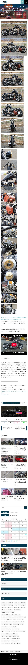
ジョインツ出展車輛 (18, 624)
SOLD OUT (9, 14)
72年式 (10, 602)
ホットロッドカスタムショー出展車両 (10, 636)
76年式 (10, 605)
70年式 (4, 602)
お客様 (4, 617)
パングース (15, 629)
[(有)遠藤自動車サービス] (4, 2)
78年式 (23, 605)
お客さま (17, 614)
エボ (3, 619)
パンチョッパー (6, 631)
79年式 (4, 607)
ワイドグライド (6, 640)
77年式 (16, 605)
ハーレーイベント (6, 629)
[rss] (17, 654)
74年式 (23, 602)
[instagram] (14, 654)
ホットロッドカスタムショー (18, 631)
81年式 (16, 607)
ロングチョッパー (15, 638)
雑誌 (18, 643)
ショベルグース (20, 621)
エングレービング (11, 619)
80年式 (10, 607)
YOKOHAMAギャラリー (7, 614)
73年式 (16, 602)
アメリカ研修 (11, 617)
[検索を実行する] (25, 507)
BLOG (4, 14)
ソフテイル (5, 626)
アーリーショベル (21, 617)
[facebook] (10, 654)
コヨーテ (4, 621)
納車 (13, 643)
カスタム (20, 619)
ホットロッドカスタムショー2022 (9, 633)
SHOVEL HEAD (15, 14)
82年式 (21, 14)
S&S (12, 612)
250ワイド (17, 609)
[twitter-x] (12, 654)
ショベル (11, 621)
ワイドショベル (6, 643)
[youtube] (16, 654)
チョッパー (13, 626)
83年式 (4, 609)
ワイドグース (15, 640)
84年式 (10, 609)
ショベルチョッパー (7, 624)
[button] (4, 422)
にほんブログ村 (4, 394)
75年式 (4, 605)
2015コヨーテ (5, 612)
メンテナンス (5, 638)
